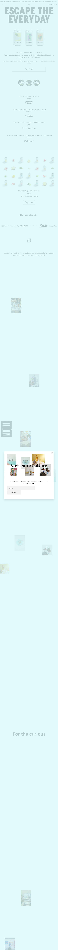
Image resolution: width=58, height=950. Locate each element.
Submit (14, 492)
